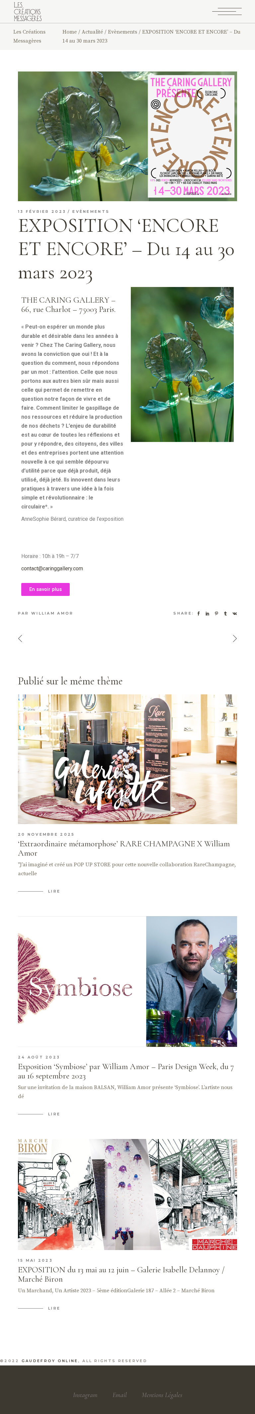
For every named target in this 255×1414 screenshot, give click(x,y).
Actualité (92, 32)
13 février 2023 (42, 211)
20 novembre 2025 (46, 834)
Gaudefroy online (50, 1360)
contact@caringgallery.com (52, 568)
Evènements (122, 32)
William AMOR (52, 613)
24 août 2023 (39, 1057)
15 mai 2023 (35, 1260)
